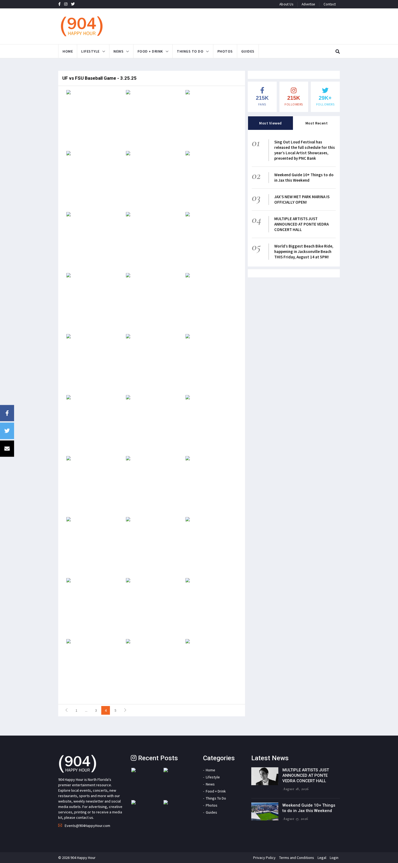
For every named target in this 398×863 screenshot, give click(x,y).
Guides (248, 51)
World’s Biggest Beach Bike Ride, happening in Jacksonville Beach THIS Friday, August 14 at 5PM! (303, 251)
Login (334, 857)
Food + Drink (150, 51)
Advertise (308, 4)
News (118, 51)
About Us (286, 4)
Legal (322, 857)
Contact (330, 4)
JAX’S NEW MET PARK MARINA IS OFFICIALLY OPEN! (302, 199)
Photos (225, 51)
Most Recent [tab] (316, 123)
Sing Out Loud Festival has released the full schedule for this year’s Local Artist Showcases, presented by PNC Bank (304, 150)
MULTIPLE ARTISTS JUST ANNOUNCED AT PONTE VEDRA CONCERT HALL (301, 224)
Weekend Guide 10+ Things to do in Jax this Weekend (304, 177)
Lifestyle (90, 51)
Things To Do (190, 51)
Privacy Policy (264, 857)
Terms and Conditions (296, 857)
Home (68, 51)
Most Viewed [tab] (270, 123)
